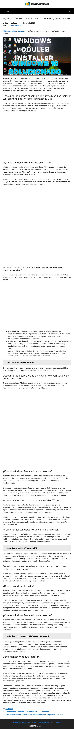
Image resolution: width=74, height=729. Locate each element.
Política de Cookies (29, 722)
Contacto (58, 722)
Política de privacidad (45, 722)
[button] (69, 11)
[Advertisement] (37, 127)
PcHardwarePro (14, 25)
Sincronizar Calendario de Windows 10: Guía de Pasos (27, 712)
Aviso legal (16, 722)
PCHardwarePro (9, 31)
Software (21, 31)
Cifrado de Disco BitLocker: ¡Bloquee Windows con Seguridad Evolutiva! (34, 715)
